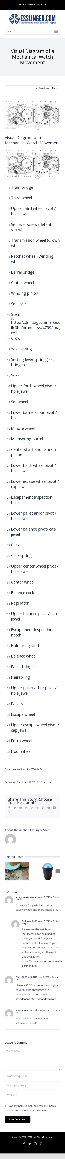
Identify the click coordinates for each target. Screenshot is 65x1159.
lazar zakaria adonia (26, 897)
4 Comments (45, 782)
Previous (44, 88)
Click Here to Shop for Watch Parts (25, 769)
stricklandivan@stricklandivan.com (36, 999)
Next (55, 88)
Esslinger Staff (14, 782)
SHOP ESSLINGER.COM (29, 4)
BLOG (43, 4)
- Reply (19, 899)
